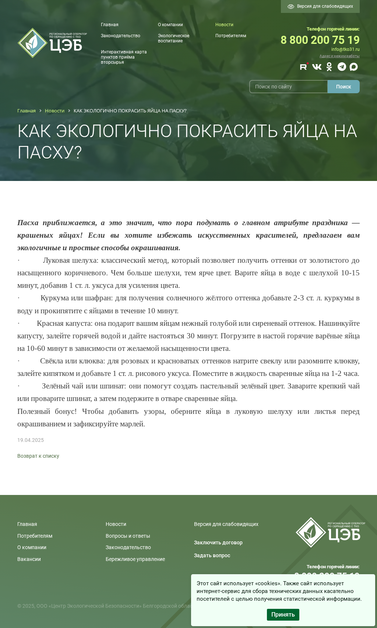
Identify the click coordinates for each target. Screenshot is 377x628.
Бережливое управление (135, 559)
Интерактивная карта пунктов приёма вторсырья (124, 57)
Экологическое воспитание (173, 38)
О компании (170, 24)
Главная (110, 24)
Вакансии (29, 559)
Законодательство (120, 35)
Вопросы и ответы (128, 536)
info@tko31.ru (345, 49)
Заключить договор (218, 542)
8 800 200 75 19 (320, 40)
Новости (224, 24)
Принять (283, 614)
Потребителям (230, 35)
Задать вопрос (212, 555)
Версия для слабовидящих (325, 6)
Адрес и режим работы (340, 56)
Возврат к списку (38, 456)
